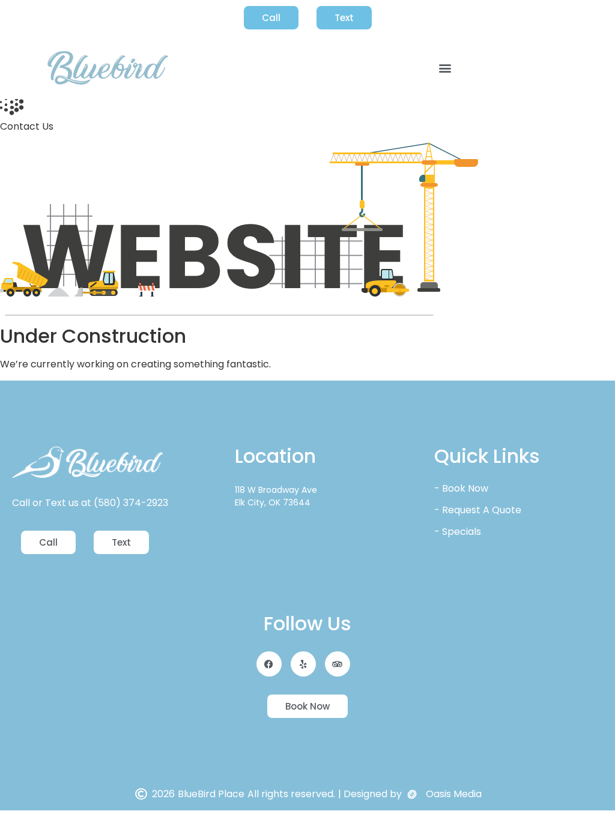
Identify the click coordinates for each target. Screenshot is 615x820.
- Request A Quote (477, 510)
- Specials (457, 531)
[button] (445, 68)
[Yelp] (303, 664)
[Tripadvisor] (337, 664)
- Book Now (461, 488)
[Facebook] (269, 664)
